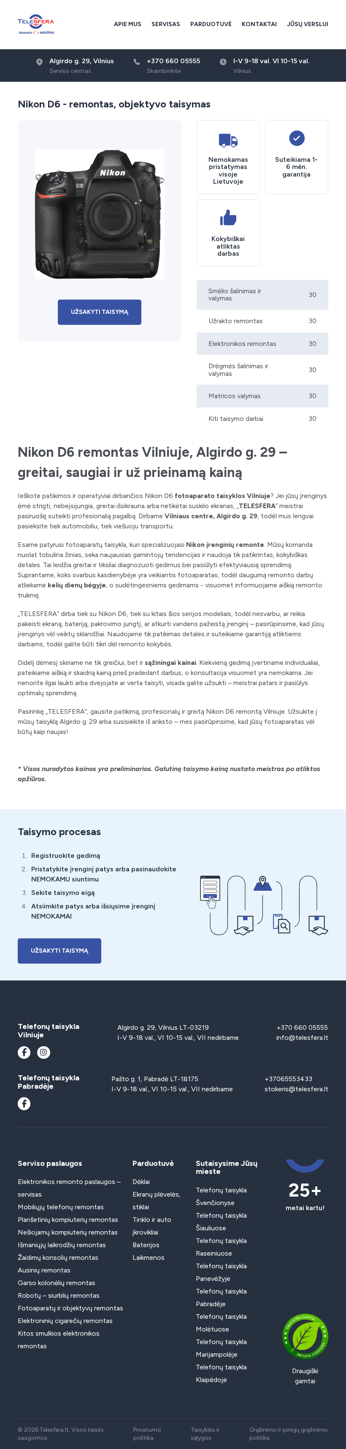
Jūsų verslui (307, 24)
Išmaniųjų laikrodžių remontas (62, 1245)
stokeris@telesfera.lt (296, 1089)
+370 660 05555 (302, 1027)
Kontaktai (259, 24)
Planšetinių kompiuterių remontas (68, 1220)
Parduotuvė (211, 24)
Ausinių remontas (44, 1270)
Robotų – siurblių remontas (59, 1295)
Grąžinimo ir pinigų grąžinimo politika (288, 1433)
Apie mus (127, 24)
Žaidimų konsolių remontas (58, 1257)
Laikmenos (148, 1257)
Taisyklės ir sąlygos (205, 1433)
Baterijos (145, 1245)
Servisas (165, 24)
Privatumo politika (147, 1433)
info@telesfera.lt (302, 1038)
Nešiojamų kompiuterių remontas (68, 1232)
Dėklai (141, 1182)
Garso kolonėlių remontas (56, 1283)
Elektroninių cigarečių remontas (65, 1321)
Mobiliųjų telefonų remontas (61, 1207)
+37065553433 (288, 1079)
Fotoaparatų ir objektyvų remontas (70, 1308)
